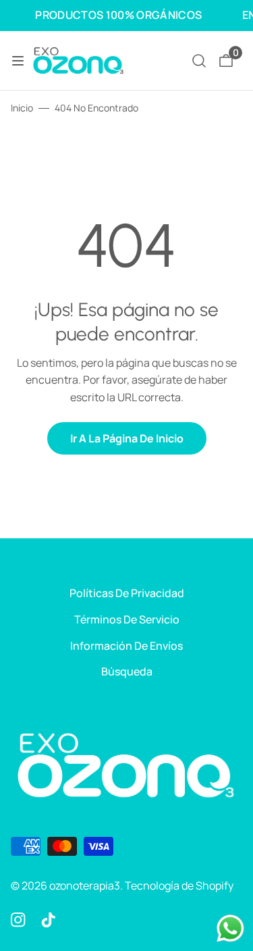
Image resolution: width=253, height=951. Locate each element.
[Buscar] (199, 61)
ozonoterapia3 (84, 885)
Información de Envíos (126, 645)
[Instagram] (18, 919)
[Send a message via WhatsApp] (230, 928)
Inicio (22, 107)
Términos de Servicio (126, 619)
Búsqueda (126, 671)
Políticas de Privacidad (126, 593)
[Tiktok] (48, 919)
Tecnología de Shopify (179, 885)
